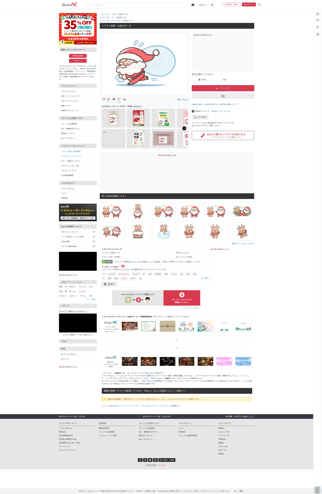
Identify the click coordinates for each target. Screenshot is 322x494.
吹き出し (72, 287)
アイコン (83, 296)
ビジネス (82, 291)
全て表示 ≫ (206, 278)
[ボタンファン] (118, 99)
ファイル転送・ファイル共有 (72, 237)
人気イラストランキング (70, 96)
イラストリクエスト (69, 170)
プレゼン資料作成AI (69, 246)
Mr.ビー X (65, 359)
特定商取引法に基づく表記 (69, 443)
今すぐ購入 (201, 117)
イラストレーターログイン (71, 156)
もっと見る (91, 299)
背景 (61, 287)
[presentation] (184, 128)
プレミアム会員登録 (69, 124)
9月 (90, 296)
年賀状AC (222, 439)
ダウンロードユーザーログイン (128, 406)
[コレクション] (317, 27)
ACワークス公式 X (68, 354)
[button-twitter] (140, 460)
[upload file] (192, 5)
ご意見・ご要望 (168, 460)
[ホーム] (317, 13)
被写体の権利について (229, 104)
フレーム (82, 287)
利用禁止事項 (197, 104)
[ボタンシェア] (113, 99)
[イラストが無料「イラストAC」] (69, 4)
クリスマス (116, 21)
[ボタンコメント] (124, 99)
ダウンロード (225, 88)
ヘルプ (63, 193)
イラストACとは (67, 189)
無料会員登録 (78, 56)
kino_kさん (134, 262)
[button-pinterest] (150, 460)
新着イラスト (66, 106)
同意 (241, 491)
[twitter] (140, 460)
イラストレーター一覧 (70, 166)
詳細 (235, 491)
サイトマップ (64, 446)
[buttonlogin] (212, 5)
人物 (113, 14)
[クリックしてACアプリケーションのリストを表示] (259, 4)
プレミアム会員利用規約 (188, 435)
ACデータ (222, 450)
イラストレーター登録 (107, 435)
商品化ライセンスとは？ (221, 111)
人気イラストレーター (70, 101)
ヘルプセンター (180, 399)
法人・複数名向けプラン (70, 129)
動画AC (221, 443)
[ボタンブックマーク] (104, 99)
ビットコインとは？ (191, 308)
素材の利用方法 (211, 104)
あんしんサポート (68, 138)
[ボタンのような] (108, 99)
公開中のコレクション (70, 110)
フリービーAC (223, 435)
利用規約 (64, 198)
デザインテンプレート (70, 232)
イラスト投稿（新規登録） (71, 151)
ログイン (250, 4)
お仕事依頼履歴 (67, 175)
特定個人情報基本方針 (68, 439)
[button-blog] (155, 460)
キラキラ (62, 296)
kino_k (185, 99)
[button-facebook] (145, 460)
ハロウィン (73, 296)
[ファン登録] (317, 20)
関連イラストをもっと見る (243, 244)
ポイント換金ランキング (70, 161)
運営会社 (62, 432)
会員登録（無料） (231, 4)
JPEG (204, 80)
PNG (225, 80)
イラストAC (104, 14)
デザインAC (223, 446)
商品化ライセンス (68, 133)
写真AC (221, 428)
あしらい (72, 291)
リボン (91, 287)
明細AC (221, 454)
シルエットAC (223, 432)
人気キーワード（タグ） (72, 282)
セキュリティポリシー (68, 450)
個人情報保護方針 (66, 435)
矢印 (61, 291)
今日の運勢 (65, 242)
